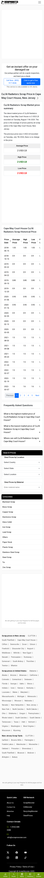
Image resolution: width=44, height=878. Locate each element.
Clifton (5, 644)
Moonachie (33, 744)
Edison (32, 644)
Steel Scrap (7, 557)
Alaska (4, 675)
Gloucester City (18, 648)
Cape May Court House (26, 640)
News (22, 876)
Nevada (5, 705)
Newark (5, 657)
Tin (3, 562)
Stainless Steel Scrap (10, 552)
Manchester (21, 744)
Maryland (24, 692)
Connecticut (16, 679)
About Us (10, 803)
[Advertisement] (22, 34)
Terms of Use (28, 867)
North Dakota (32, 709)
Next (37, 395)
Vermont (31, 722)
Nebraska (28, 701)
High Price (25, 241)
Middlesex (6, 653)
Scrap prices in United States (14, 671)
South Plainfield (8, 640)
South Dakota (35, 718)
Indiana (5, 688)
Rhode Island (7, 718)
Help (8, 816)
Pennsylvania (33, 713)
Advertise (10, 811)
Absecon (20, 753)
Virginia (5, 726)
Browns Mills (16, 740)
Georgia (13, 684)
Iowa (12, 688)
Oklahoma (12, 713)
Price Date (6, 241)
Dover (24, 644)
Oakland (5, 748)
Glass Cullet (7, 522)
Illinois (29, 684)
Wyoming (17, 730)
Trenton (5, 665)
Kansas (20, 688)
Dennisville (14, 644)
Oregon (22, 713)
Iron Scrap (6, 527)
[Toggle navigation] (40, 2)
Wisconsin (6, 730)
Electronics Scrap (9, 517)
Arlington (5, 757)
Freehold (5, 648)
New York (5, 709)
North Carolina (17, 709)
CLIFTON (31, 636)
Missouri (17, 701)
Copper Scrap (7, 512)
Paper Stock (7, 542)
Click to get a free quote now (31, 81)
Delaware (28, 679)
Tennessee (6, 722)
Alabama (32, 671)
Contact (38, 876)
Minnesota (31, 696)
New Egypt (27, 653)
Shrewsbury (26, 748)
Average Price (16, 241)
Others (5, 537)
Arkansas (23, 675)
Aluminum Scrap (8, 502)
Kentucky (30, 688)
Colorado (5, 679)
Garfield (5, 740)
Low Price (33, 241)
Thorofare (30, 661)
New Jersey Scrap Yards (12, 736)
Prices (14, 876)
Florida (4, 684)
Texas (16, 722)
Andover (30, 753)
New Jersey (31, 705)
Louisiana (5, 692)
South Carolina (21, 718)
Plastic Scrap (7, 547)
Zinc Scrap (6, 567)
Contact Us (11, 807)
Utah (23, 722)
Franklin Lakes (7, 744)
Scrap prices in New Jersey (13, 636)
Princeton (15, 748)
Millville (16, 653)
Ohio (4, 713)
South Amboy (18, 661)
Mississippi (6, 701)
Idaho (22, 684)
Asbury (14, 757)
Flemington (28, 740)
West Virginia (28, 726)
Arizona (13, 675)
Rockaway (28, 657)
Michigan (20, 696)
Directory (30, 876)
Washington (15, 726)
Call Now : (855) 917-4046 (12, 81)
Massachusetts (8, 696)
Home (5, 876)
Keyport (30, 648)
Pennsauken (16, 657)
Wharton (14, 665)
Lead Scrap (6, 532)
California (33, 675)
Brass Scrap (7, 507)
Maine (15, 692)
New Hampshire (17, 705)
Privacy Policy (15, 867)
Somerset (6, 661)
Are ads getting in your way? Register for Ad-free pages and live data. (22, 622)
